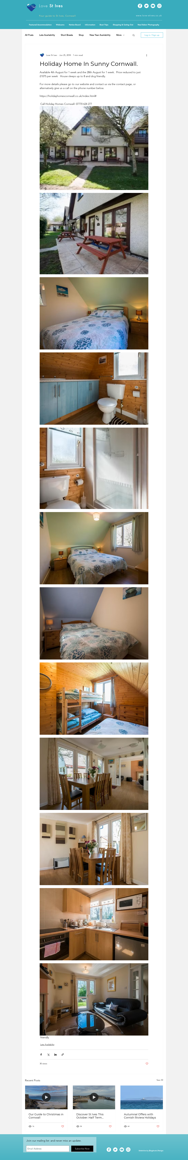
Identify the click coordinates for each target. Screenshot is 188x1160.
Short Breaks (67, 35)
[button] (75, 24)
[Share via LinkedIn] (55, 1054)
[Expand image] (94, 148)
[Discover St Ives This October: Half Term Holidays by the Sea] (94, 1097)
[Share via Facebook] (41, 1054)
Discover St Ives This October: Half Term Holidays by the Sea (90, 1116)
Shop (81, 35)
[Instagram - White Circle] (159, 6)
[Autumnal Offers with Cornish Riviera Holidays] (141, 1097)
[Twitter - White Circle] (146, 6)
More (118, 35)
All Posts (29, 35)
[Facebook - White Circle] (140, 6)
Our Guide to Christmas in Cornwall (46, 1116)
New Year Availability (100, 35)
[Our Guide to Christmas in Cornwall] (46, 1097)
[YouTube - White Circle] (153, 6)
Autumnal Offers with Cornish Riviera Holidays (140, 1116)
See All (160, 1080)
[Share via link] (62, 1054)
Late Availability (47, 35)
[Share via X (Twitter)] (48, 1054)
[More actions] (146, 55)
